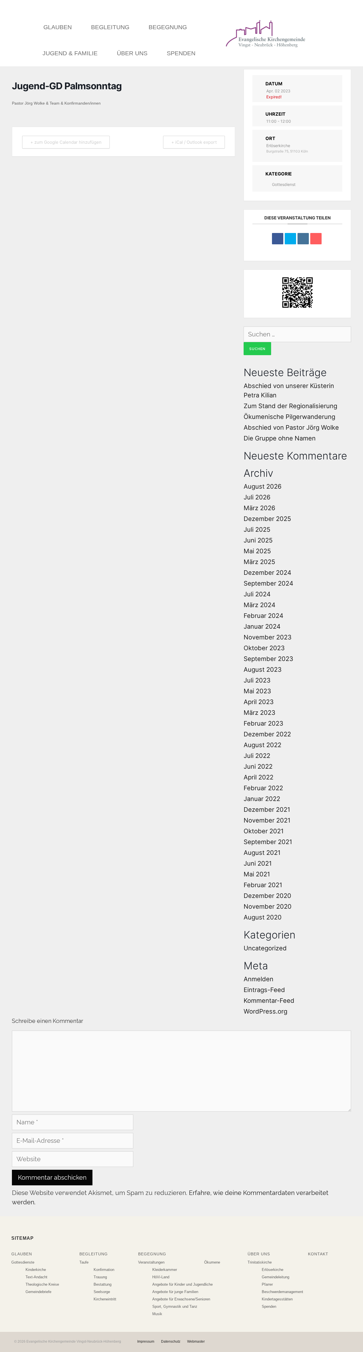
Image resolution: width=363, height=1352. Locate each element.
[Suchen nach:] (297, 334)
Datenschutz (170, 1341)
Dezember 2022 (267, 734)
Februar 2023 (263, 723)
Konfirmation (104, 1270)
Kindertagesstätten (277, 1299)
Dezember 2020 (267, 895)
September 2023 (268, 658)
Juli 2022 (257, 755)
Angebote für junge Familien (175, 1292)
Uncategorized (265, 948)
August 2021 (262, 852)
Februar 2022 (263, 788)
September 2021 (268, 841)
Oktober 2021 (264, 831)
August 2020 (263, 917)
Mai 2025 (257, 551)
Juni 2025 (258, 540)
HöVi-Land (160, 1277)
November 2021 (267, 820)
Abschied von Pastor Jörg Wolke (291, 427)
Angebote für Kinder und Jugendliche (182, 1284)
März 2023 (259, 712)
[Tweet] (290, 238)
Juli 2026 (257, 497)
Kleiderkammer (164, 1270)
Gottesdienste (22, 1262)
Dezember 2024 (267, 572)
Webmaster (196, 1341)
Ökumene (212, 1262)
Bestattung (102, 1284)
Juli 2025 (257, 529)
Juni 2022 (258, 766)
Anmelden (258, 979)
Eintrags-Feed (264, 989)
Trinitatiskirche (260, 1262)
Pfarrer (267, 1284)
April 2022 (258, 777)
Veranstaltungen (151, 1262)
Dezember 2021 (267, 809)
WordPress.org (265, 1011)
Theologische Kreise (42, 1284)
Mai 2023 (257, 691)
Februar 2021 (263, 885)
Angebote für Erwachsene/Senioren (181, 1299)
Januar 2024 (262, 626)
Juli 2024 (257, 594)
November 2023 (268, 637)
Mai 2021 (257, 874)
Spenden (181, 53)
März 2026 (259, 508)
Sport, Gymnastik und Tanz (174, 1306)
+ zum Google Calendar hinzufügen (66, 142)
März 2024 (259, 605)
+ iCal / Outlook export (194, 142)
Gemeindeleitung (275, 1277)
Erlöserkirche (272, 1270)
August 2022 (262, 745)
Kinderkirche (36, 1270)
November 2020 (268, 906)
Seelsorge (102, 1292)
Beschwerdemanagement (282, 1292)
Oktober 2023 (264, 648)
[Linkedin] (303, 238)
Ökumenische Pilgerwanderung (289, 416)
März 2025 (259, 561)
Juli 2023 (257, 680)
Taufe (83, 1262)
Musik (157, 1314)
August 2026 (263, 486)
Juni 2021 (258, 863)
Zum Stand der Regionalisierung (290, 406)
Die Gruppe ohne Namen (280, 438)
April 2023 (259, 701)
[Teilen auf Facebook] (277, 238)
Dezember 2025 (267, 518)
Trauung (100, 1277)
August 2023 (263, 669)
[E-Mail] (316, 238)
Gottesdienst (284, 184)
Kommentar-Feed (269, 1000)
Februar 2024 (263, 615)
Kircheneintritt (105, 1299)
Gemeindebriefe (38, 1292)
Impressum (145, 1341)
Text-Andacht (36, 1277)
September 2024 (268, 583)
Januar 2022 (262, 798)
